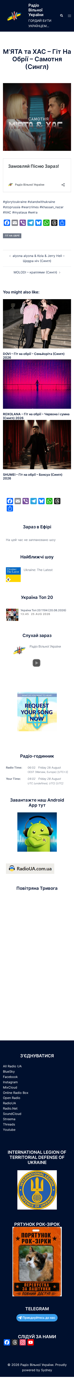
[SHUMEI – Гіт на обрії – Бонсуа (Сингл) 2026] (37, 444)
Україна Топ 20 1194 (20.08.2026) (43, 610)
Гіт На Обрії (12, 235)
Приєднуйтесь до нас (38, 1318)
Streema (9, 1119)
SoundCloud (12, 1114)
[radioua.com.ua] (30, 868)
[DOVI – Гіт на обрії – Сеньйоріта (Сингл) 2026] (37, 323)
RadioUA (9, 1103)
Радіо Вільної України (35, 10)
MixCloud (10, 1087)
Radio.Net (10, 1108)
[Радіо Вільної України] (14, 16)
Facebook (10, 1077)
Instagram (10, 1082)
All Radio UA (12, 1066)
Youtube (9, 1130)
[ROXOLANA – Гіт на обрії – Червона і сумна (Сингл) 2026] (37, 384)
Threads (9, 1124)
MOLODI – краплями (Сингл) (35, 272)
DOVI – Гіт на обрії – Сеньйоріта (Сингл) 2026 (34, 355)
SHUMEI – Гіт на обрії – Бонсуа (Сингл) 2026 (32, 476)
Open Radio (11, 1098)
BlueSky (9, 1071)
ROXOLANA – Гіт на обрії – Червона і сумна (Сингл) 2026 (36, 416)
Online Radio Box (15, 1093)
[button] (61, 15)
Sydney (46, 1370)
